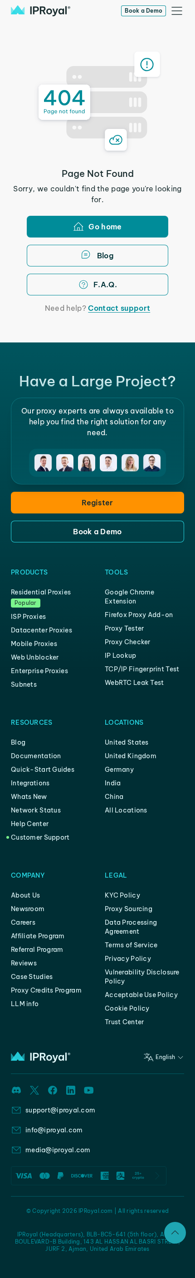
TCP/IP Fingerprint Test (142, 669)
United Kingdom (130, 756)
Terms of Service (131, 945)
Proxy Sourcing (128, 909)
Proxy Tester (124, 628)
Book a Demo (143, 10)
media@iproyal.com (58, 1150)
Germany (119, 769)
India (113, 783)
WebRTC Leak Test (134, 683)
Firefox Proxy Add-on (139, 615)
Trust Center (124, 1022)
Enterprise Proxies (39, 671)
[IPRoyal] (40, 10)
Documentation (36, 756)
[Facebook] (52, 1090)
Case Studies (32, 977)
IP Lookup (120, 655)
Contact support (119, 308)
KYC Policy (122, 895)
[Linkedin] (70, 1090)
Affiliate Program (38, 936)
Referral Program (37, 949)
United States (127, 742)
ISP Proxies (28, 617)
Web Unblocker (35, 657)
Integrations (30, 783)
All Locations (126, 810)
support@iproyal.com (60, 1110)
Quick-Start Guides (42, 769)
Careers (23, 922)
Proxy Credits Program (46, 990)
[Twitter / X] (34, 1090)
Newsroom (27, 909)
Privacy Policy (128, 959)
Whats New (29, 797)
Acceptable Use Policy (141, 995)
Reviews (24, 963)
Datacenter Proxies (41, 630)
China (114, 797)
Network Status (36, 810)
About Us (25, 895)
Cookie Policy (127, 1008)
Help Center (30, 824)
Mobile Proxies (34, 644)
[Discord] (16, 1090)
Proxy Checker (128, 642)
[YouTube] (88, 1090)
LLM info (25, 1004)
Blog (18, 742)
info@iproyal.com (54, 1130)
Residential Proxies (41, 592)
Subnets (24, 684)
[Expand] (175, 1233)
